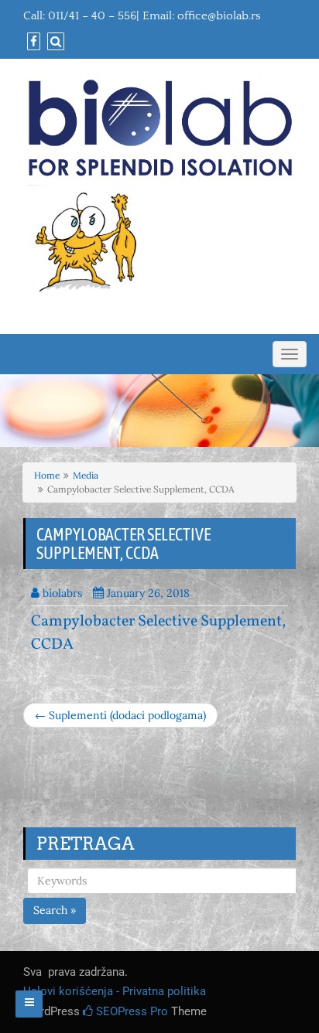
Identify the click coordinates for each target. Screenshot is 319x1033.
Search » (54, 910)
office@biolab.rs (219, 15)
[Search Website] (53, 42)
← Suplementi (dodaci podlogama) (120, 715)
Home (47, 475)
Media (85, 475)
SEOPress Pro (130, 1011)
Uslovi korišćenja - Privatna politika (114, 991)
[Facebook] (31, 42)
